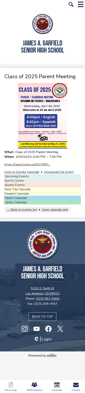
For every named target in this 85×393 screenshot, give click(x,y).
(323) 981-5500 (48, 298)
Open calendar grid (55, 209)
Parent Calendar (15, 198)
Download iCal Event (59, 172)
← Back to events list (22, 209)
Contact (76, 390)
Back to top (42, 316)
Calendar (57, 390)
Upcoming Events (16, 176)
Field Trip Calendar (17, 189)
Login (42, 339)
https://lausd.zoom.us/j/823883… (27, 164)
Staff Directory (34, 390)
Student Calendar (16, 193)
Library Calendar (15, 202)
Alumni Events (14, 185)
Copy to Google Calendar (21, 172)
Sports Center (14, 180)
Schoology (11, 390)
